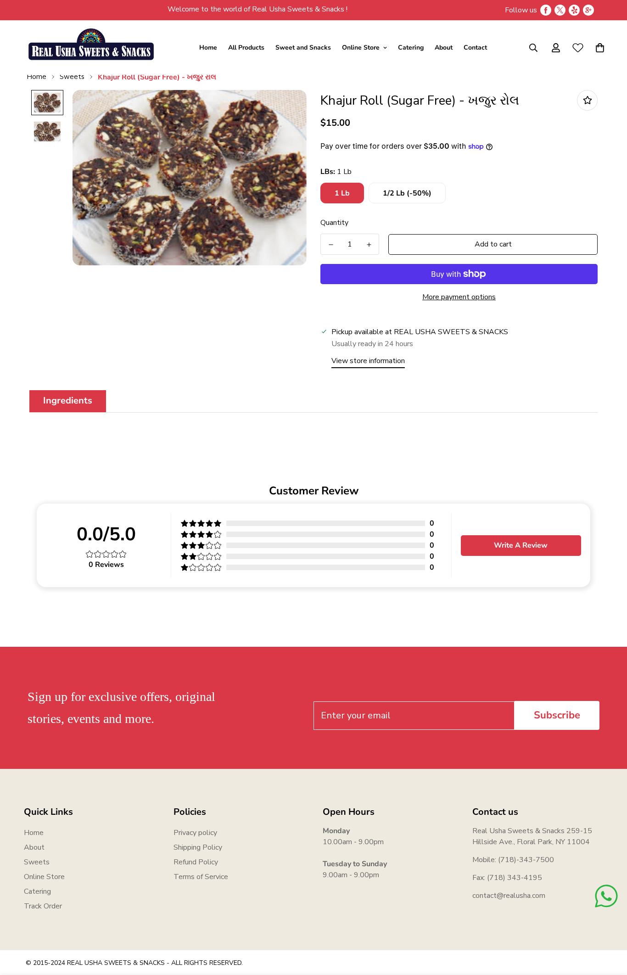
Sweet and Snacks (303, 47)
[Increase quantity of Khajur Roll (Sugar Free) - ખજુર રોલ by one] (369, 244)
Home (208, 47)
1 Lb (342, 193)
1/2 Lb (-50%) (407, 193)
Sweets (72, 76)
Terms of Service (201, 877)
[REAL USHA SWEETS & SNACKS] (90, 48)
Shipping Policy (198, 847)
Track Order (43, 906)
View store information (368, 361)
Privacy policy (195, 833)
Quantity (334, 223)
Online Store (361, 47)
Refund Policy (196, 862)
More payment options (459, 297)
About (444, 47)
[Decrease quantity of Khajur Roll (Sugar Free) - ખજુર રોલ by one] (331, 244)
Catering (411, 47)
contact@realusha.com (508, 896)
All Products (246, 47)
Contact (475, 47)
